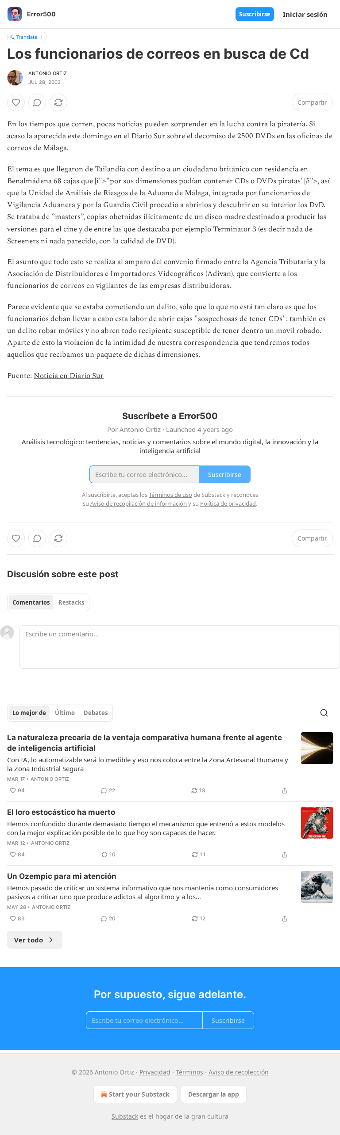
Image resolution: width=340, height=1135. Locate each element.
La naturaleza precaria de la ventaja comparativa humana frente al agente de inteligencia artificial (144, 743)
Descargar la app (213, 1094)
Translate (26, 37)
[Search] (324, 713)
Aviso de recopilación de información (138, 503)
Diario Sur (148, 136)
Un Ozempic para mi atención (61, 876)
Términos (189, 1072)
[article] (170, 764)
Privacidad (154, 1072)
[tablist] (48, 602)
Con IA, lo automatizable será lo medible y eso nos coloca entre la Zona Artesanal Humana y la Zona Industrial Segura (147, 764)
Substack (125, 1116)
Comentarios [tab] (31, 602)
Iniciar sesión (305, 14)
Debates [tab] (96, 713)
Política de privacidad (228, 503)
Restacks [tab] (71, 602)
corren (82, 124)
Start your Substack (139, 1094)
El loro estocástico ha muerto (61, 812)
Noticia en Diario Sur (69, 376)
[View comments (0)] (37, 102)
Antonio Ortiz (47, 73)
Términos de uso (170, 495)
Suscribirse (254, 14)
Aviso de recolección (239, 1072)
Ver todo (28, 939)
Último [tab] (65, 713)
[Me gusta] (16, 102)
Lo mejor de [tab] (29, 713)
